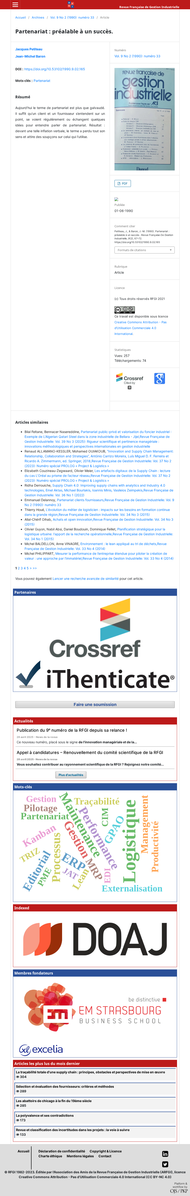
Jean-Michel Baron (30, 56)
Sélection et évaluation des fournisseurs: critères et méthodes (65, 1086)
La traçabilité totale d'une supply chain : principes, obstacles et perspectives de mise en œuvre (90, 1072)
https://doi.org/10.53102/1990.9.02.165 (54, 69)
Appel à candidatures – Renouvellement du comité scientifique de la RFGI (90, 752)
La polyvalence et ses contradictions (45, 1115)
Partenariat (42, 81)
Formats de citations (132, 250)
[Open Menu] (15, 4)
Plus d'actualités (71, 775)
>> (35, 568)
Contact (104, 1156)
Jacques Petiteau (28, 49)
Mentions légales (80, 1156)
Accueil (20, 17)
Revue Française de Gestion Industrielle (149, 7)
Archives (38, 17)
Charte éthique (50, 1156)
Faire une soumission (95, 704)
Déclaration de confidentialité (61, 1151)
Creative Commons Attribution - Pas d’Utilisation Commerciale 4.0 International (140, 328)
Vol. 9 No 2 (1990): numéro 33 (72, 17)
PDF (124, 183)
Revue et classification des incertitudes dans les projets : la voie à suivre (73, 1130)
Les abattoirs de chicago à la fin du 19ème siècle (54, 1101)
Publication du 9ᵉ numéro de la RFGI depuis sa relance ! (72, 730)
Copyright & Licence (106, 1151)
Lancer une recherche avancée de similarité (86, 578)
